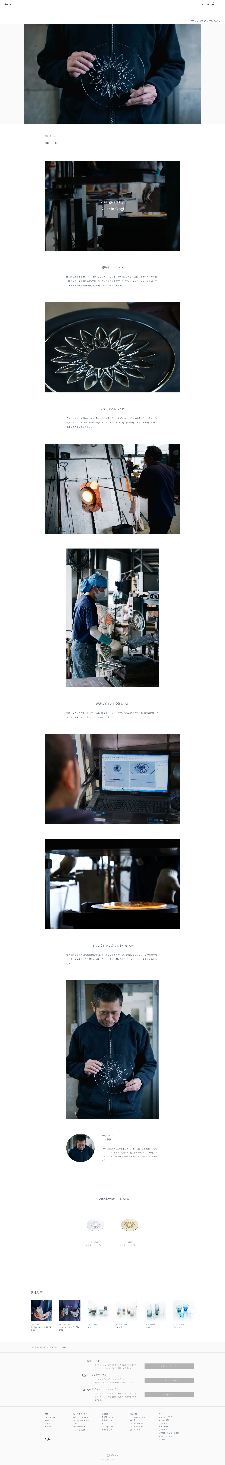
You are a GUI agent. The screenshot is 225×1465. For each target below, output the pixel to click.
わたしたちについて (80, 1417)
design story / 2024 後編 (41, 1328)
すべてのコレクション (138, 1417)
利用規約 (162, 1440)
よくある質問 (164, 1420)
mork (90, 1327)
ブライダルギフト (137, 1424)
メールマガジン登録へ (169, 1380)
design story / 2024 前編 (69, 1328)
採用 (103, 1424)
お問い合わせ (107, 1430)
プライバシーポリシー (167, 1436)
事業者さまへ (107, 1420)
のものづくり (80, 1414)
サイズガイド (164, 1430)
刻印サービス (135, 1430)
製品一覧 (133, 1414)
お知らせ (48, 1427)
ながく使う (163, 1424)
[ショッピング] (213, 4)
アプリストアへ (169, 1394)
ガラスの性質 (164, 1427)
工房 (75, 1424)
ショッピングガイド (166, 1417)
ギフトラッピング (137, 1427)
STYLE (47, 1424)
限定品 (132, 1420)
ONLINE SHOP (50, 1417)
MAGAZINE (201, 21)
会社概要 (105, 1414)
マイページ (163, 1414)
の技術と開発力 (81, 1420)
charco (176, 1327)
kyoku (148, 1327)
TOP (192, 21)
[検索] (203, 4)
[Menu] (218, 4)
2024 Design (214, 21)
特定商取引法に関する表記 (169, 1433)
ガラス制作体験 (79, 1427)
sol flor (65, 1347)
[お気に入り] (208, 4)
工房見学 (79, 1430)
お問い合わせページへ (169, 1366)
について (109, 1427)
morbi (119, 1327)
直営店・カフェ (108, 1417)
